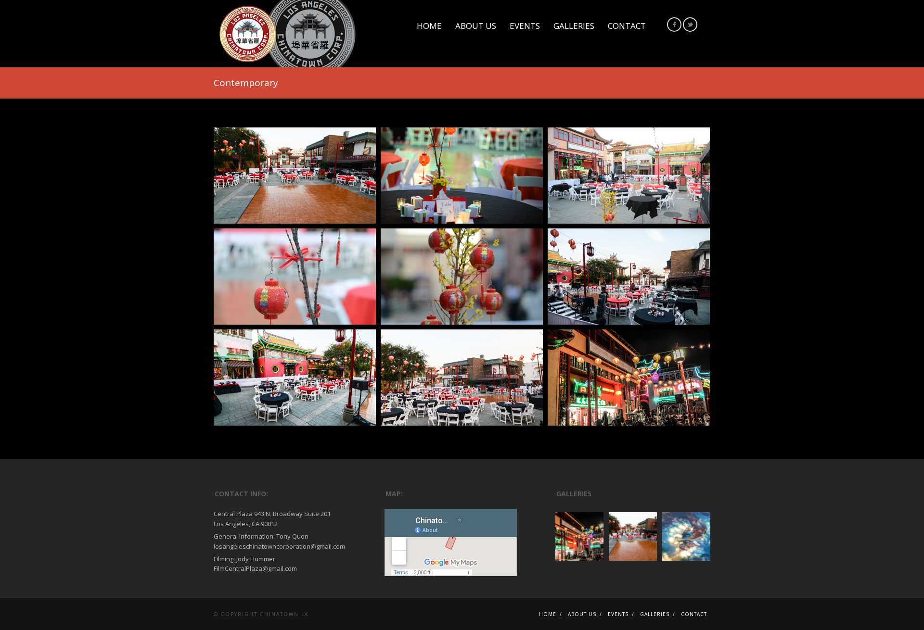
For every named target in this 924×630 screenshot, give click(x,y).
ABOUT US (475, 25)
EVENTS (525, 25)
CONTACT (627, 25)
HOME (429, 25)
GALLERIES (573, 25)
